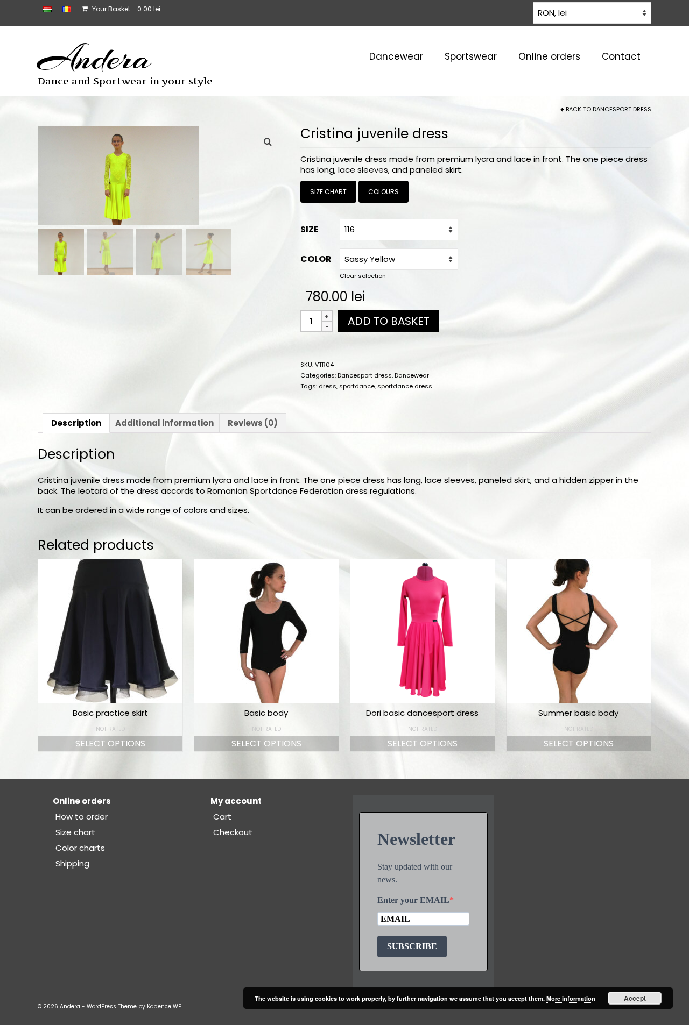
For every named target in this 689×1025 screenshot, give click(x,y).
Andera (94, 58)
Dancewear (412, 375)
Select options (110, 743)
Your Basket (125, 8)
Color (316, 259)
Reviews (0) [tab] (253, 423)
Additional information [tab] (164, 423)
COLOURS (383, 191)
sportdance (357, 386)
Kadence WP (164, 1006)
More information (570, 998)
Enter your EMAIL (413, 900)
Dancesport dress (622, 109)
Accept (635, 998)
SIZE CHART (328, 191)
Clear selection (363, 276)
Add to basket (389, 321)
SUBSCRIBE (412, 946)
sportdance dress (404, 386)
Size (309, 229)
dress (327, 386)
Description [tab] (76, 423)
